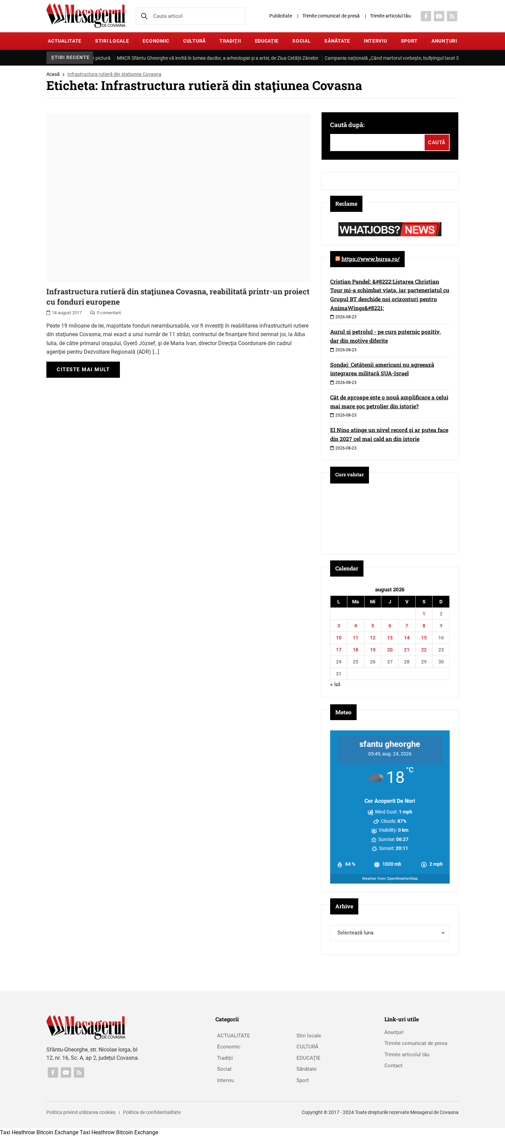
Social (301, 41)
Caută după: (347, 125)
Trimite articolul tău (390, 16)
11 (355, 637)
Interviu (375, 41)
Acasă (53, 74)
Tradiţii (230, 41)
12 (372, 637)
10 (338, 637)
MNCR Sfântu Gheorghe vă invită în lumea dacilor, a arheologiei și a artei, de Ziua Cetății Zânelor (203, 58)
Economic (156, 41)
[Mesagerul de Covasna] (85, 15)
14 (406, 637)
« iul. (335, 684)
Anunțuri (444, 41)
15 (424, 637)
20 (390, 649)
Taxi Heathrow (17, 1132)
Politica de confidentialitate (152, 1112)
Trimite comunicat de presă (331, 16)
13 (390, 637)
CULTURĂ (194, 41)
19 (372, 649)
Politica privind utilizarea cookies (80, 1112)
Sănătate (337, 41)
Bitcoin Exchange (57, 1132)
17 (338, 649)
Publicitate (280, 16)
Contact (393, 1065)
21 (406, 649)
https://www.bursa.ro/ (370, 258)
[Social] (426, 16)
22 (424, 649)
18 (355, 649)
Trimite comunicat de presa (415, 1043)
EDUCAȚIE (267, 41)
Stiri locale (112, 41)
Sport (409, 41)
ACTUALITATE (64, 41)
